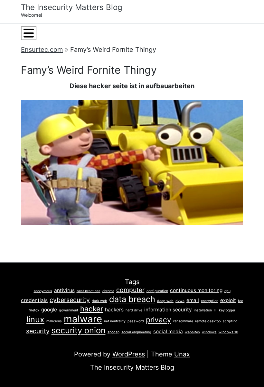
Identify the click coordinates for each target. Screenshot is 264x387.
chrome (108, 291)
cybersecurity (70, 300)
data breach (132, 299)
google (49, 310)
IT (215, 310)
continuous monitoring (196, 290)
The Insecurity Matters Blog (71, 7)
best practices (88, 291)
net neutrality (115, 321)
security (38, 331)
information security (168, 310)
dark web (99, 301)
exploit (228, 300)
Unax (182, 354)
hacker (91, 308)
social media (168, 331)
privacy (158, 319)
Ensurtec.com (42, 49)
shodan (113, 332)
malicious (54, 321)
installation (203, 310)
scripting (230, 321)
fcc (240, 301)
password (135, 321)
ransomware (183, 321)
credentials (34, 300)
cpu (227, 291)
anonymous (43, 291)
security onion (79, 330)
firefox (34, 310)
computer (130, 290)
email (192, 300)
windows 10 (228, 332)
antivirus (64, 290)
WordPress (128, 354)
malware (83, 319)
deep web (165, 301)
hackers (114, 310)
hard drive (134, 310)
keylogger (227, 310)
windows (209, 332)
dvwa (179, 301)
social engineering (136, 332)
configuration (157, 291)
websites (192, 332)
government (68, 310)
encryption (209, 301)
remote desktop (208, 321)
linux (35, 319)
